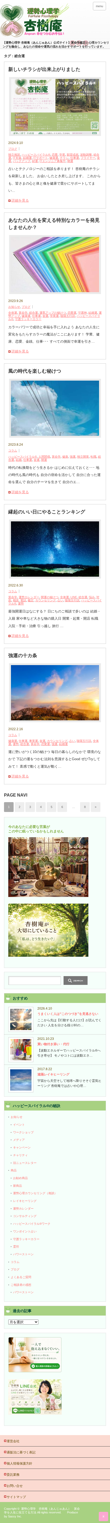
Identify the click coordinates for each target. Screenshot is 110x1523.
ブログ (12, 148)
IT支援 (17, 157)
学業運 (54, 315)
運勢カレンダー (29, 597)
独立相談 (14, 154)
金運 (45, 315)
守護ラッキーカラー (28, 319)
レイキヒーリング (25, 1200)
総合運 (33, 312)
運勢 (21, 603)
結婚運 (27, 157)
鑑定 (31, 600)
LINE (73, 597)
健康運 (53, 157)
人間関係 (44, 456)
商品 (14, 1170)
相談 (16, 600)
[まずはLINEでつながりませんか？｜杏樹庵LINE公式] (35, 1413)
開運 (70, 161)
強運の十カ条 (22, 655)
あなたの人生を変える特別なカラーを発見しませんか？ (54, 224)
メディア (19, 1139)
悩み (92, 597)
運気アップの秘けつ (53, 312)
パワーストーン (23, 1254)
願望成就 (72, 154)
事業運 (33, 740)
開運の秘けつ (49, 597)
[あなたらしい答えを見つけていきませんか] (35, 1371)
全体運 (12, 312)
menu (99, 6)
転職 (93, 456)
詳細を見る (20, 200)
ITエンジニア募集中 (53, 161)
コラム (12, 450)
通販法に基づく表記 (21, 1452)
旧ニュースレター (25, 1162)
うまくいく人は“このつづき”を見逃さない (67, 1014)
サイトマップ (16, 1497)
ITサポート (40, 157)
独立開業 (83, 456)
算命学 (23, 312)
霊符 (16, 1246)
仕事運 (74, 157)
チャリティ (20, 1155)
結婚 (19, 459)
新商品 (17, 1185)
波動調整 (86, 154)
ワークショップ (23, 1132)
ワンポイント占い (25, 1231)
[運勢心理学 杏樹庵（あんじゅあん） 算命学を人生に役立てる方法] (55, 21)
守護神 (82, 312)
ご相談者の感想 (21, 1284)
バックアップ (21, 161)
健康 (65, 456)
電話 (23, 600)
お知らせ (14, 306)
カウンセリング (45, 600)
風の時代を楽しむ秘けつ (34, 371)
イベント (19, 1124)
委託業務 (13, 1475)
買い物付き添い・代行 (53, 1044)
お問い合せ (15, 1486)
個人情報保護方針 (19, 1463)
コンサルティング (25, 1216)
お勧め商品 (20, 1178)
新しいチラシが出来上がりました (44, 69)
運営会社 (13, 1441)
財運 (35, 161)
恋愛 (55, 154)
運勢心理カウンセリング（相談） (35, 1193)
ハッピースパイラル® (36, 154)
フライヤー (88, 157)
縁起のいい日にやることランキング (46, 511)
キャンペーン (22, 1147)
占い (60, 600)
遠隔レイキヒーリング (53, 1074)
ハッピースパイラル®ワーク (31, 1223)
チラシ (64, 157)
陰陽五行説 (67, 315)
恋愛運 (72, 312)
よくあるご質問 (21, 1277)
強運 (73, 456)
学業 (62, 154)
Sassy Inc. (15, 1516)
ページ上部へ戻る (103, 1516)
